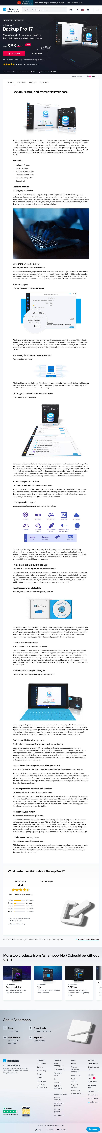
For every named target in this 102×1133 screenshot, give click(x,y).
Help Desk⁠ (92, 1063)
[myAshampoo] (71, 9)
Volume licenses (57, 1098)
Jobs (55, 1079)
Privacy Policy (76, 1075)
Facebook (50, 1130)
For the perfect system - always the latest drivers (16, 991)
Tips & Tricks (93, 1095)
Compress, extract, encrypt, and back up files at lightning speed (78, 992)
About (73, 1063)
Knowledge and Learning (42, 1086)
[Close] (100, 2)
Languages (32, 82)
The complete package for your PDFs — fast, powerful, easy (58, 2)
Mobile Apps (41, 1081)
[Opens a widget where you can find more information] (93, 1129)
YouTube (62, 1130)
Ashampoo (93, 1102)
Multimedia (41, 1063)
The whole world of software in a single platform (48, 991)
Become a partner (58, 1110)
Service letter (93, 1098)
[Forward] (98, 983)
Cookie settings (74, 1080)
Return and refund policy (76, 1092)
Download (38, 54)
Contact (57, 1082)
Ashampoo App (92, 1086)
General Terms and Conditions (75, 1069)
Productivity (41, 1070)
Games (39, 1078)
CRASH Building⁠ (57, 1087)
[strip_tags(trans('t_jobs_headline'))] (26, 1111)
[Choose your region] (82, 9)
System (40, 1067)
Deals (91, 1078)
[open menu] (97, 9)
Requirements (44, 82)
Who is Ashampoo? (58, 1064)
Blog (39, 1130)
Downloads (92, 1082)
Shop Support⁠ (93, 1067)
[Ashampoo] (11, 1061)
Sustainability (59, 1069)
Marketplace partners (58, 1104)
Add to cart (15, 53)
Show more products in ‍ (84, 76)
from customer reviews (27, 64)
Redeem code (93, 1091)
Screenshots (21, 82)
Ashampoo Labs (58, 1074)
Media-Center (59, 1115)
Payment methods (74, 1086)
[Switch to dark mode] (77, 9)
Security (40, 1074)
